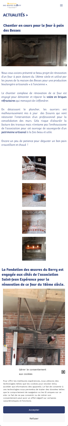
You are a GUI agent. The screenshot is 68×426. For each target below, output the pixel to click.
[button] (63, 372)
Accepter (34, 409)
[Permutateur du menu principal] (61, 5)
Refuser (34, 418)
